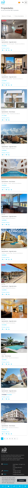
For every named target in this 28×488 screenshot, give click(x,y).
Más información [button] (10, 482)
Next (25, 29)
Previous (2, 29)
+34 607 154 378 (17, 471)
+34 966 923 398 (17, 472)
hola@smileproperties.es (18, 474)
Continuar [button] (21, 480)
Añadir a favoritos (6, 48)
